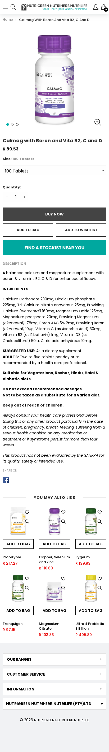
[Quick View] (27, 521)
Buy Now (54, 214)
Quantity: (12, 187)
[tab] (54, 659)
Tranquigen (12, 623)
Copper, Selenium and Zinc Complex (54, 559)
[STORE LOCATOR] (54, 247)
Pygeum (82, 557)
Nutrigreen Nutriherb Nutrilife (61, 720)
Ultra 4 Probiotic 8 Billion (89, 626)
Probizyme (12, 557)
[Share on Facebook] (6, 480)
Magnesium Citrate (49, 626)
